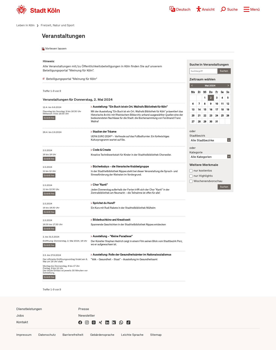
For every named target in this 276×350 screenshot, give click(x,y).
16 (211, 109)
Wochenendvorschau (208, 181)
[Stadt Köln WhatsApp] (121, 322)
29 (205, 121)
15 (205, 109)
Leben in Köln (25, 25)
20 (193, 115)
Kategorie (196, 150)
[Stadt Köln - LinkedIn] (107, 322)
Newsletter (86, 315)
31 (216, 121)
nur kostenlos (203, 170)
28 (199, 121)
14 (199, 109)
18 (222, 109)
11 (222, 103)
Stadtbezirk (197, 133)
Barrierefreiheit (73, 335)
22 (205, 115)
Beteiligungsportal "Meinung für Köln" (71, 79)
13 (193, 109)
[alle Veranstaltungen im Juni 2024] (228, 85)
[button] (252, 9)
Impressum (24, 335)
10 (216, 103)
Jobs (20, 315)
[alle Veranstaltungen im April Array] (192, 85)
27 (193, 121)
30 (211, 121)
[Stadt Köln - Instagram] (87, 322)
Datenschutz (47, 335)
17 (216, 109)
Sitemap (155, 335)
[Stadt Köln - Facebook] (80, 322)
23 (211, 115)
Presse (83, 309)
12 (227, 103)
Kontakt (22, 322)
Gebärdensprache (102, 335)
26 (227, 115)
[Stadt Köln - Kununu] (114, 322)
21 (199, 115)
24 (216, 115)
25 (222, 115)
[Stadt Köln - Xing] (100, 322)
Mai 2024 (210, 85)
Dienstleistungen (29, 309)
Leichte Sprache (132, 335)
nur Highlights (203, 175)
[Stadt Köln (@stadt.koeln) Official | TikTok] (128, 322)
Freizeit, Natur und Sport (57, 25)
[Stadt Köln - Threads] (94, 322)
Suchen (224, 71)
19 (227, 109)
